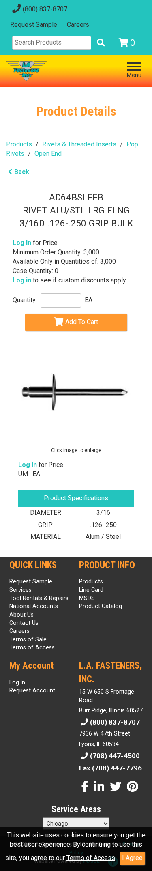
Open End (48, 153)
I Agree (132, 858)
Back (21, 172)
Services (20, 590)
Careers (78, 24)
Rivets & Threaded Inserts (79, 144)
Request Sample (33, 24)
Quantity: (25, 300)
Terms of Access (90, 858)
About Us (21, 614)
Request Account (32, 690)
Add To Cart (81, 322)
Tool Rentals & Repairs (39, 598)
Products (19, 144)
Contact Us (24, 622)
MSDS (87, 598)
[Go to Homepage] (26, 71)
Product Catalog (100, 606)
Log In (22, 243)
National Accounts (33, 606)
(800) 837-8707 (45, 9)
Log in (22, 280)
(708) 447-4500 (115, 756)
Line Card (91, 590)
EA (88, 300)
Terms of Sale (28, 639)
